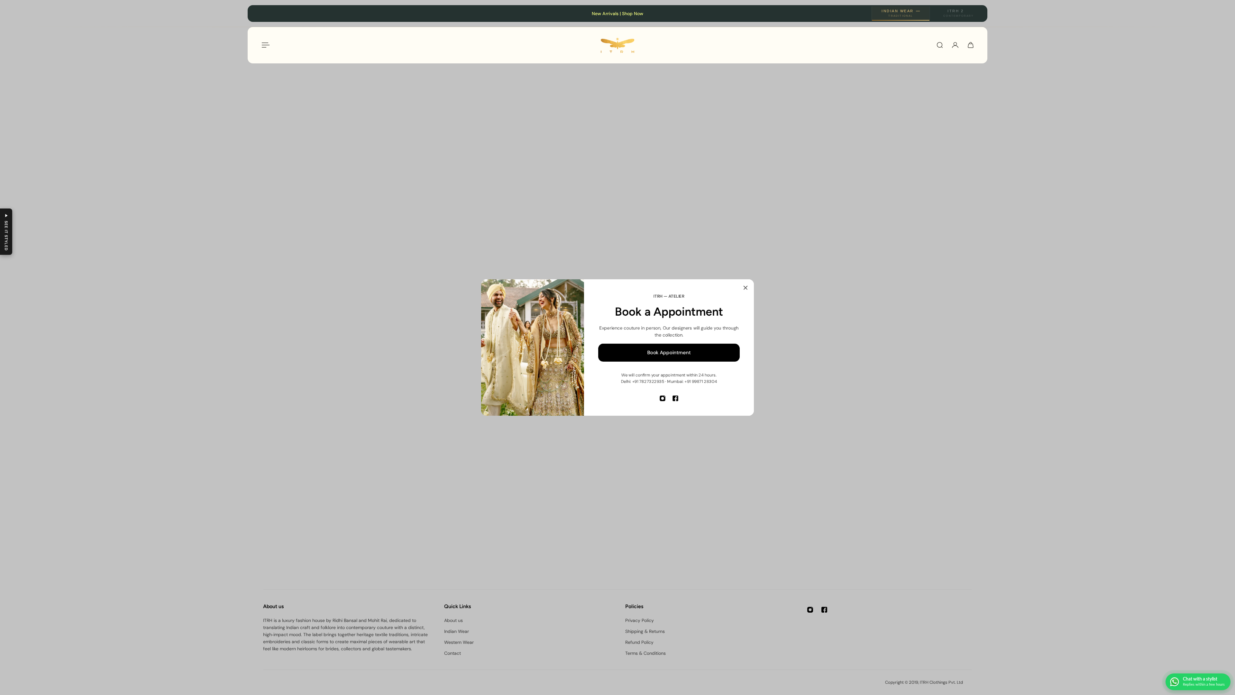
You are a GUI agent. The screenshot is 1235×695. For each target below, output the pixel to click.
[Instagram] (662, 398)
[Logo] (617, 45)
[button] (6, 231)
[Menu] (264, 45)
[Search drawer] (939, 45)
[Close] (745, 287)
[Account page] (955, 45)
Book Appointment (669, 352)
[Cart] (970, 45)
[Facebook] (675, 398)
